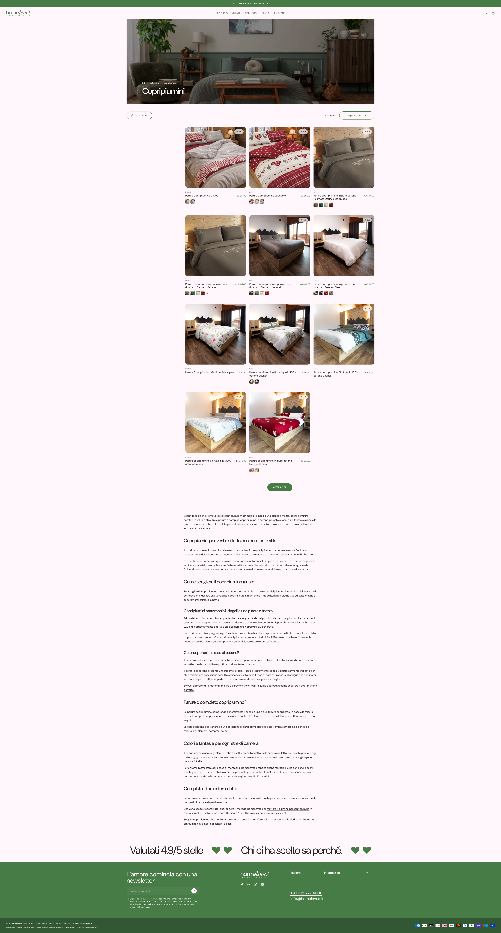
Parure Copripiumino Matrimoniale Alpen (209, 372)
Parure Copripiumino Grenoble (267, 195)
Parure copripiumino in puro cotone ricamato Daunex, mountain (270, 285)
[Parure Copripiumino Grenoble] (279, 157)
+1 (335, 204)
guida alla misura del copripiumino (212, 641)
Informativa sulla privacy (32, 928)
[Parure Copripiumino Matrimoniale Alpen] (215, 334)
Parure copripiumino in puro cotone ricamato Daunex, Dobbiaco (335, 197)
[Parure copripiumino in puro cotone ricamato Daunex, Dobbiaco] (344, 157)
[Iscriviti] (194, 890)
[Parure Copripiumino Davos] (215, 157)
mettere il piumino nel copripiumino (288, 808)
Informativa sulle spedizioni (74, 928)
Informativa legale (91, 928)
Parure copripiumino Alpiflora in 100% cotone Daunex (336, 374)
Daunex (188, 192)
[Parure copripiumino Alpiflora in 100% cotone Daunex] (344, 334)
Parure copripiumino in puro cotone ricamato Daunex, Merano (206, 285)
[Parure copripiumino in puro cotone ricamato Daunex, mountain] (279, 245)
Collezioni (154, 83)
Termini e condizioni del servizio (53, 928)
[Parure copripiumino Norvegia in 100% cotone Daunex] (215, 422)
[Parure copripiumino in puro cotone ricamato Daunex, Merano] (215, 245)
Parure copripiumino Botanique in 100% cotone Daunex (273, 374)
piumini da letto (279, 798)
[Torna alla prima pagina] (143, 83)
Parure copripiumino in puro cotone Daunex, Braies (270, 462)
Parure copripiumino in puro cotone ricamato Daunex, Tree (335, 285)
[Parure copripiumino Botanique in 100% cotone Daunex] (279, 334)
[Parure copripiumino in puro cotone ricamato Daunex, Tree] (344, 245)
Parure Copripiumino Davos (201, 195)
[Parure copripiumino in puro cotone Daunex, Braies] (279, 422)
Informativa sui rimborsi (14, 928)
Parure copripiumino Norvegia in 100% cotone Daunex (208, 462)
